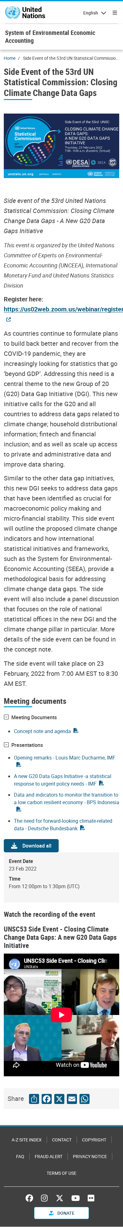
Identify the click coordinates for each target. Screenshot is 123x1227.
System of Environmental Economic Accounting (50, 36)
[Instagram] (44, 1198)
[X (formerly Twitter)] (60, 1198)
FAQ (20, 1156)
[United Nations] (25, 12)
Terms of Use (61, 1173)
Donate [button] (65, 1213)
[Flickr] (91, 1198)
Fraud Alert (48, 1156)
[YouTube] (75, 1198)
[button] (31, 845)
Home (9, 58)
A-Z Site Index (27, 1140)
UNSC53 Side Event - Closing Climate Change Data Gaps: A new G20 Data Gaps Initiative (60, 937)
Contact (62, 1140)
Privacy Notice (90, 1156)
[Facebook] (31, 1198)
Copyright (94, 1140)
